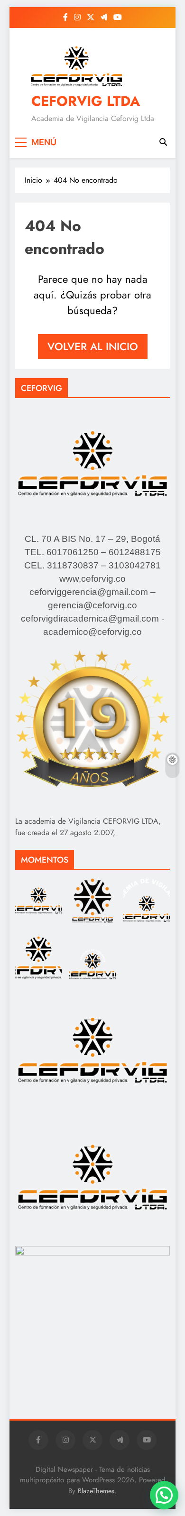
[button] (164, 1495)
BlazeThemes (96, 1491)
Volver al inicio (92, 346)
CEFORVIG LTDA (85, 101)
